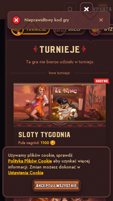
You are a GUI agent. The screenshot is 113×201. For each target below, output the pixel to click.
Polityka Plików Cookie (30, 161)
